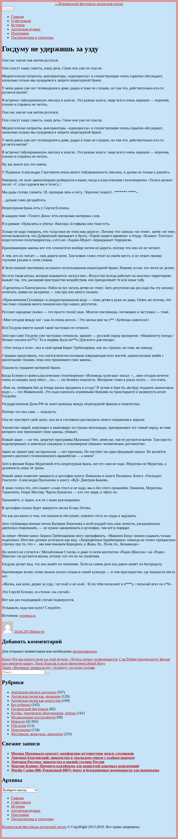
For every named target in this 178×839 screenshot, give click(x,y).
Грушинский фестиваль (29, 709)
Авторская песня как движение (36, 696)
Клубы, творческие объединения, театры (43, 713)
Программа (20, 33)
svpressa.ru (27, 616)
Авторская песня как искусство (36, 700)
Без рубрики (21, 705)
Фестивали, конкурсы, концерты (37, 734)
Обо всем (18, 726)
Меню (8, 8)
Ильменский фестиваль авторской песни (34, 827)
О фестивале (21, 21)
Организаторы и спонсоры (32, 37)
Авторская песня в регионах (33, 692)
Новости (37, 632)
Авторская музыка (25, 29)
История (18, 25)
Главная (17, 17)
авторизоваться (85, 651)
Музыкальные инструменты (33, 717)
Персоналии (21, 730)
